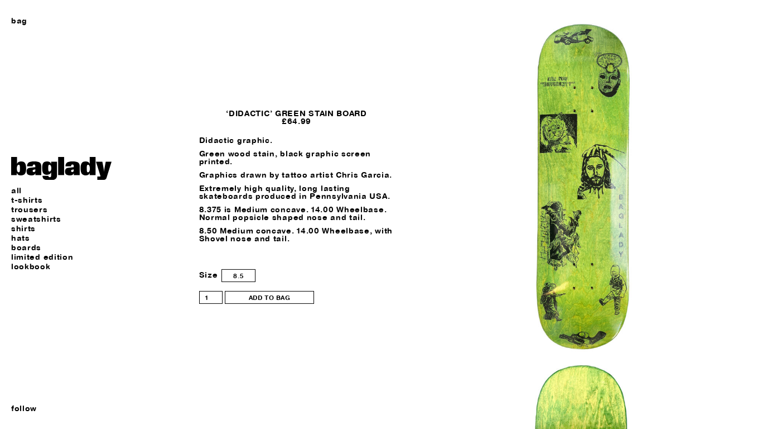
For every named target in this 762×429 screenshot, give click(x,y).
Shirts (23, 229)
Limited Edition (42, 257)
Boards (26, 248)
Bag (19, 20)
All (16, 191)
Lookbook (31, 267)
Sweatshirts (36, 219)
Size (208, 274)
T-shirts (27, 200)
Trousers (29, 210)
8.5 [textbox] (238, 275)
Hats (20, 238)
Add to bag (270, 297)
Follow (24, 408)
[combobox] (238, 275)
